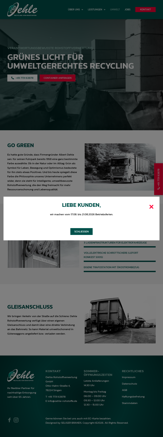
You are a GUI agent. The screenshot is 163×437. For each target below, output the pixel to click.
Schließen (81, 232)
